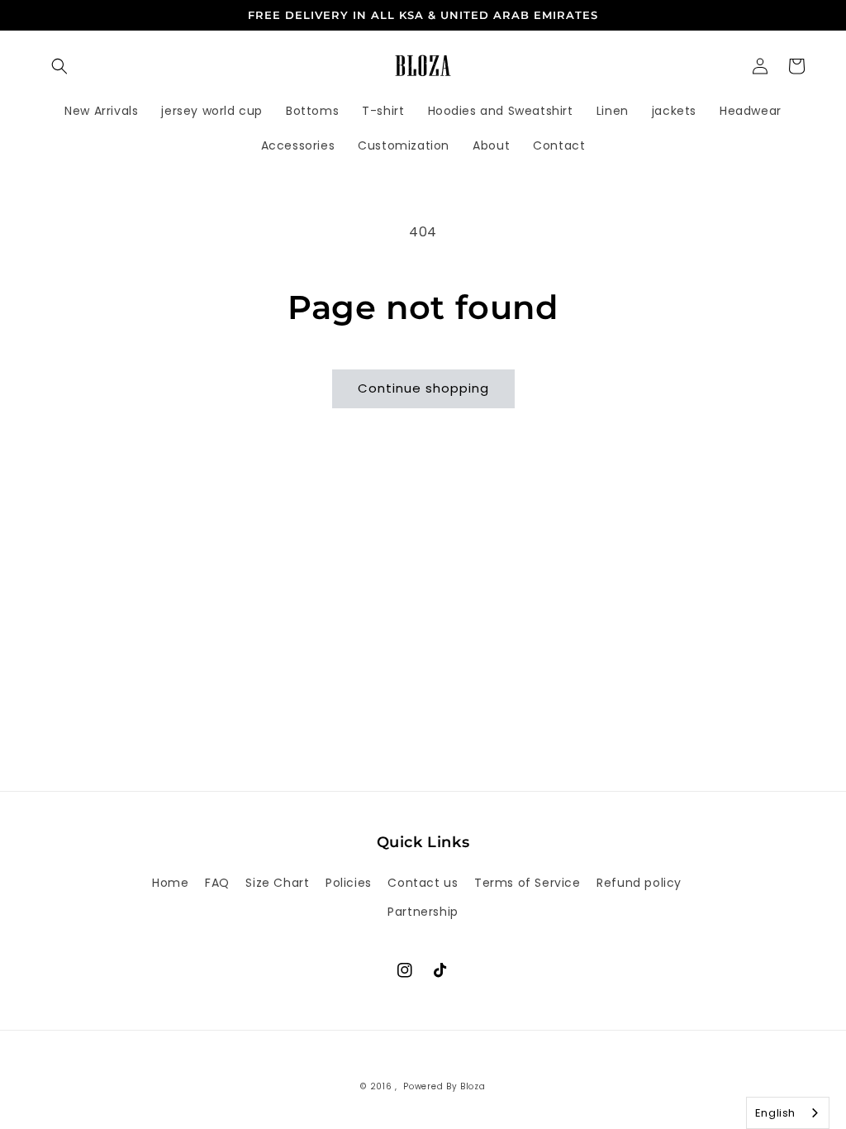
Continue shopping (423, 388)
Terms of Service (527, 882)
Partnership (423, 911)
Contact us (422, 882)
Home (170, 882)
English (775, 1113)
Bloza (473, 1086)
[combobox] (787, 1113)
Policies (349, 882)
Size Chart (277, 882)
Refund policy (639, 882)
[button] (59, 66)
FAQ (217, 882)
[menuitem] (101, 110)
